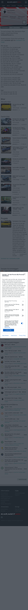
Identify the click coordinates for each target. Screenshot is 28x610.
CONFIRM (8, 330)
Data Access (14, 335)
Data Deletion (5, 335)
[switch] (22, 305)
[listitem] (14, 301)
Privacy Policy (22, 335)
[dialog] (14, 305)
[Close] (25, 274)
